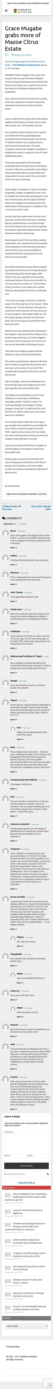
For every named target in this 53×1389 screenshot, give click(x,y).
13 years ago (21, 531)
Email (30, 1155)
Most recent (9, 1187)
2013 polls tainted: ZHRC (41, 507)
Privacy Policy (13, 1347)
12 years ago (23, 1077)
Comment (9, 1132)
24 (8, 55)
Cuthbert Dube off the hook (11, 507)
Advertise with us (26, 1183)
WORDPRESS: (10, 524)
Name (7, 1155)
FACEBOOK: (23, 524)
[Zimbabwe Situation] (22, 13)
